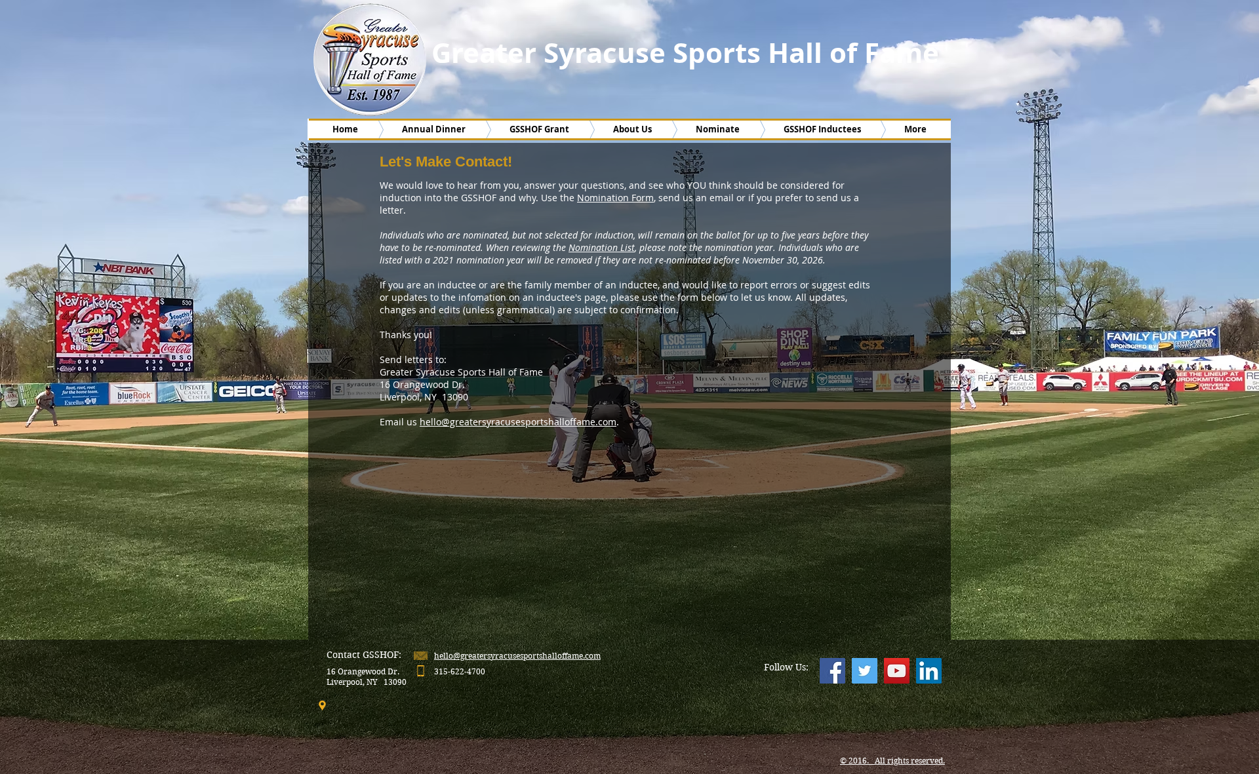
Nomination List (602, 247)
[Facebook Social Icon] (832, 671)
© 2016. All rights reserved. (892, 760)
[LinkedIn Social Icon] (929, 671)
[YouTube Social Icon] (896, 671)
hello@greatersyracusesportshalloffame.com (518, 422)
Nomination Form (615, 197)
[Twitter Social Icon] (864, 671)
